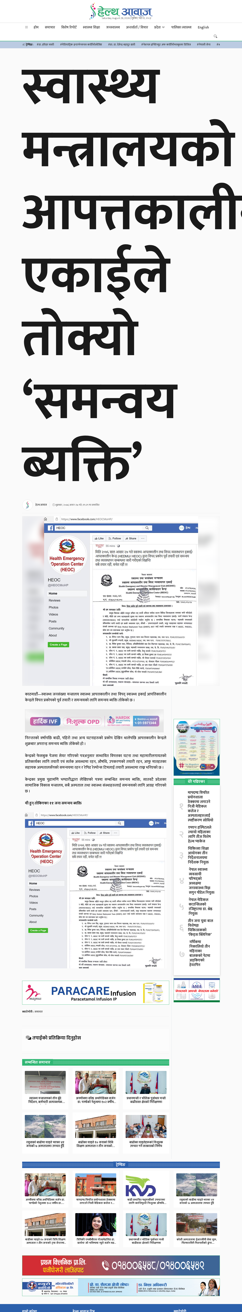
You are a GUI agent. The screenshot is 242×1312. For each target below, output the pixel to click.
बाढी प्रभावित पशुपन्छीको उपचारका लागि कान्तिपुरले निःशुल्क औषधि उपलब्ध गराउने (146, 1203)
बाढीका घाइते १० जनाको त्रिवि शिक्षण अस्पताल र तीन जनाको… (96, 1144)
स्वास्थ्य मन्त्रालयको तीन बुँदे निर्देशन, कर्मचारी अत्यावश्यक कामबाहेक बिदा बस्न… (45, 1102)
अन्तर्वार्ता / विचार (137, 27)
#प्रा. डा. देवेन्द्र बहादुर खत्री (121, 44)
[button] (26, 27)
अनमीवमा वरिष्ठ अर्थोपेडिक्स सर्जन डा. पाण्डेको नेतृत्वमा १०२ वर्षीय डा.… (95, 1102)
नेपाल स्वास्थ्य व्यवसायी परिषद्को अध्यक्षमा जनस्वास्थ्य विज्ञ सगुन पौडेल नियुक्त (202, 881)
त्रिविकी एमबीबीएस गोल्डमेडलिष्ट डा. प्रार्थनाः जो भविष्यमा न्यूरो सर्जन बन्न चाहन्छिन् (96, 1243)
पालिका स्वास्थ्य (181, 27)
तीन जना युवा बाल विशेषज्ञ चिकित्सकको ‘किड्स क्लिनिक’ (200, 928)
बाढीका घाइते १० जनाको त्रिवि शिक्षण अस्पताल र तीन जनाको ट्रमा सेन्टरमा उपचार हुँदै (45, 1243)
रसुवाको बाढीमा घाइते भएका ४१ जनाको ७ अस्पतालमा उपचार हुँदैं (45, 1144)
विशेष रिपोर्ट (69, 27)
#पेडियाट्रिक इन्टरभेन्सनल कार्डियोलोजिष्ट (81, 44)
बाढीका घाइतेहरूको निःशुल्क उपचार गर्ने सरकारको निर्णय (146, 1144)
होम (36, 27)
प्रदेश (158, 27)
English (203, 27)
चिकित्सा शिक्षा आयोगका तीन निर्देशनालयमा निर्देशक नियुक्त (198, 855)
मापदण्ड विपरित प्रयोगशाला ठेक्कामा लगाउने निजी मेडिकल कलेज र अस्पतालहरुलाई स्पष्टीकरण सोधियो (200, 806)
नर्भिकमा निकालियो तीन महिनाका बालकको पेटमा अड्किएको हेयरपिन (199, 953)
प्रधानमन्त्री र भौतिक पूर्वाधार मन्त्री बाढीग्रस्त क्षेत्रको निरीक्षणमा (146, 1100)
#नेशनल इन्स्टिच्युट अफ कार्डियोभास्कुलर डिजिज (166, 44)
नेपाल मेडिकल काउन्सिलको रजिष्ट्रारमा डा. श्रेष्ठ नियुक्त (200, 907)
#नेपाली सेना (203, 44)
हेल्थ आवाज (41, 505)
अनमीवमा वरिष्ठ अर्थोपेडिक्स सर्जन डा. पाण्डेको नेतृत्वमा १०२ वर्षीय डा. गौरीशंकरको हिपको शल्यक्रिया (45, 1203)
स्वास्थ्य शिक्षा (91, 27)
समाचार (50, 27)
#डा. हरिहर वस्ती (45, 44)
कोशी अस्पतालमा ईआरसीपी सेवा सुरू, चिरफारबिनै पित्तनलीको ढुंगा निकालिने (197, 1243)
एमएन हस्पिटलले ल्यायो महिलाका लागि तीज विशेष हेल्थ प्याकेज (199, 834)
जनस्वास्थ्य (113, 27)
